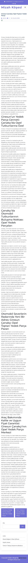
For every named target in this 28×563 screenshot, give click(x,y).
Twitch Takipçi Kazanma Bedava (13, 545)
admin (4, 18)
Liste (4, 536)
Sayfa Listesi (6, 542)
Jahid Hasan (23, 558)
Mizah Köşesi (11, 7)
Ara (4, 523)
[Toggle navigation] (25, 7)
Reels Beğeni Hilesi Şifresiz (11, 539)
